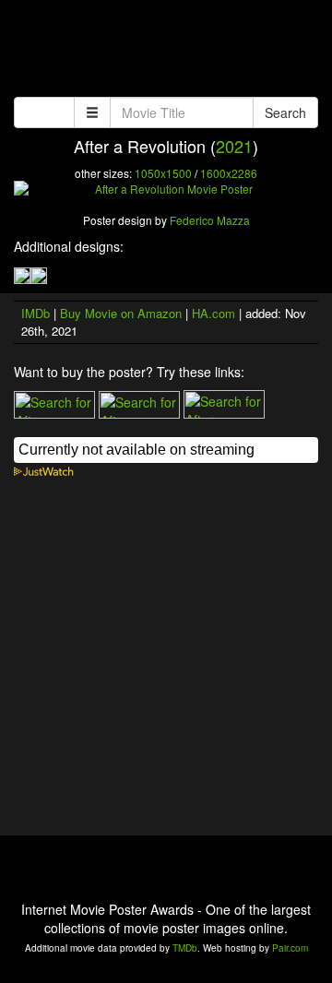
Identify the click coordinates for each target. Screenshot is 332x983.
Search (285, 112)
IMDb (35, 313)
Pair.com (290, 948)
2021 (234, 146)
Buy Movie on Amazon (121, 313)
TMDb (184, 948)
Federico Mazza (210, 220)
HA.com (213, 313)
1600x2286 (228, 173)
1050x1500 (163, 173)
